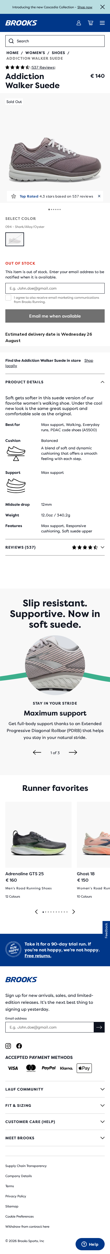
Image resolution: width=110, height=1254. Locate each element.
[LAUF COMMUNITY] (55, 1089)
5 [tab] (53, 912)
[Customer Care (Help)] (55, 1122)
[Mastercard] (30, 1068)
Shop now (84, 7)
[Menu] (102, 23)
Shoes (58, 53)
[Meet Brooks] (55, 1138)
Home (12, 53)
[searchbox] (59, 41)
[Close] (102, 7)
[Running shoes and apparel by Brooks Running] (21, 23)
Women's (35, 53)
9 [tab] (64, 912)
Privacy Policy (15, 1196)
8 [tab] (61, 912)
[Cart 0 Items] (90, 22)
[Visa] (13, 1068)
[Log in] (79, 23)
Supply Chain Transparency (26, 1166)
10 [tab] (66, 912)
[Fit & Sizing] (55, 1105)
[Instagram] (8, 1046)
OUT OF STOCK (20, 263)
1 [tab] (43, 912)
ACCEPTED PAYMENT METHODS (39, 1057)
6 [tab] (56, 912)
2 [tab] (45, 912)
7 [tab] (58, 912)
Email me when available (55, 316)
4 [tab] (50, 912)
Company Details (18, 1176)
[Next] (73, 753)
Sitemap (11, 1206)
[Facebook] (19, 1046)
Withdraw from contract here (27, 1226)
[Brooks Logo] (55, 980)
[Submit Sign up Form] (99, 1027)
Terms (9, 1186)
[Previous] (37, 753)
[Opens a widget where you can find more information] (90, 1244)
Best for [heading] (12, 424)
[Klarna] (66, 1068)
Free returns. (38, 955)
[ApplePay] (84, 1068)
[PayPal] (48, 1068)
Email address (16, 1018)
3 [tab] (48, 912)
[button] (55, 148)
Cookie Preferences (19, 1216)
